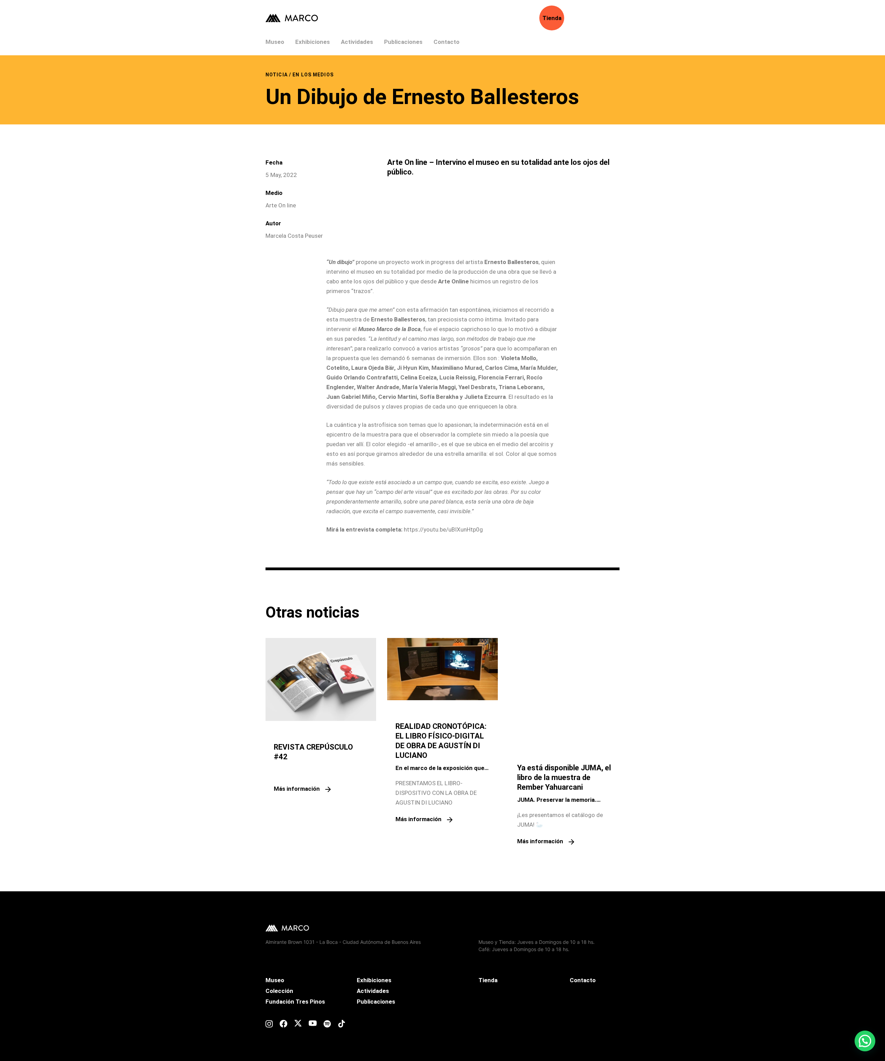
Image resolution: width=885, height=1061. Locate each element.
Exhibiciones (312, 41)
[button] (865, 1041)
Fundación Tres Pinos (295, 1001)
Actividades (357, 41)
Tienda (551, 18)
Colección (279, 990)
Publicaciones (403, 41)
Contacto (446, 41)
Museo (275, 41)
